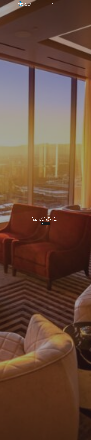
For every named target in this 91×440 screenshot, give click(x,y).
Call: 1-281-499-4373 (68, 3)
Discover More (44, 223)
